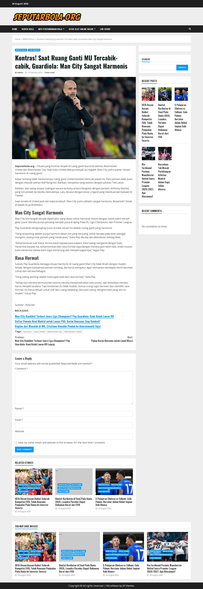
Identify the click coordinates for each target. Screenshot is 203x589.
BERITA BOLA (28, 29)
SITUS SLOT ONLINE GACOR (81, 29)
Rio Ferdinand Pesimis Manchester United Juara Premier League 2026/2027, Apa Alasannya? (148, 180)
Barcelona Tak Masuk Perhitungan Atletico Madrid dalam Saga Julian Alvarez (164, 177)
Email (19, 420)
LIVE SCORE (105, 29)
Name (19, 408)
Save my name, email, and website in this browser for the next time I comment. (61, 442)
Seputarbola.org (24, 166)
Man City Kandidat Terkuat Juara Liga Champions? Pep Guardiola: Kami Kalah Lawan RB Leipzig (42, 340)
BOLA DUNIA (36, 485)
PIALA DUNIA (23, 491)
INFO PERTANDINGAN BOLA (50, 29)
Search (146, 59)
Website (19, 431)
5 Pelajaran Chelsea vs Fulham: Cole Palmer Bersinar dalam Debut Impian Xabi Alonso (114, 481)
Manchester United (73, 331)
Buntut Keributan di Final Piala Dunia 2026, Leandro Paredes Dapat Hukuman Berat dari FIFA (74, 481)
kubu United (39, 331)
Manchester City (54, 331)
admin (20, 72)
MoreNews (112, 585)
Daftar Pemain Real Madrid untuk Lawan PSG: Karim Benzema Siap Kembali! (57, 321)
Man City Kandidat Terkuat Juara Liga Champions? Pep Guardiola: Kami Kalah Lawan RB (64, 316)
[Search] (190, 29)
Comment (21, 368)
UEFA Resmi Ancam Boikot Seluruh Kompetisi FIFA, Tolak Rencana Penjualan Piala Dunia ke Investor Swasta (33, 481)
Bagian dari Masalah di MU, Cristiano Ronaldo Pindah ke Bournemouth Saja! (58, 326)
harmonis (27, 331)
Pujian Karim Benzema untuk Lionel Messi (112, 339)
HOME (14, 29)
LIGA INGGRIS (34, 50)
